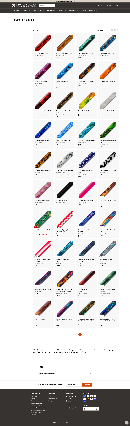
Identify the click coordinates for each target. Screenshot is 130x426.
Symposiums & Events (36, 403)
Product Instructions (36, 412)
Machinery (62, 10)
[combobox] (47, 5)
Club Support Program (36, 405)
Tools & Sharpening (38, 10)
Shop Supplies (51, 10)
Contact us (34, 396)
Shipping (33, 398)
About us (50, 396)
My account (34, 414)
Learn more (72, 1)
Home (13, 16)
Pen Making (16, 10)
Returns (33, 401)
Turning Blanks (73, 10)
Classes (83, 10)
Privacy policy (51, 401)
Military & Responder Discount (38, 407)
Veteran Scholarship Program (38, 410)
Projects (26, 10)
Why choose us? (52, 398)
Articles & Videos (93, 10)
